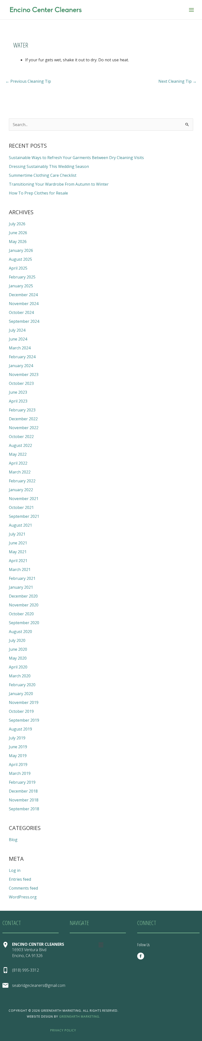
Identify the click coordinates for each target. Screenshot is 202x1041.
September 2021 (24, 516)
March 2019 (20, 773)
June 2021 (18, 543)
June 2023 (18, 392)
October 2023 (21, 383)
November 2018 (23, 800)
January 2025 (21, 286)
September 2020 (24, 622)
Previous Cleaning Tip (28, 81)
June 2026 (18, 232)
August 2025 (20, 259)
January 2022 (21, 489)
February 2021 (22, 578)
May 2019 (18, 755)
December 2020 (23, 596)
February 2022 (22, 481)
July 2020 (17, 640)
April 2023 (18, 401)
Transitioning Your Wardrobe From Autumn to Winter (59, 184)
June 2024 (18, 339)
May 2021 (18, 551)
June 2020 (18, 649)
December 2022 (23, 419)
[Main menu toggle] (191, 9)
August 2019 (20, 729)
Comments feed (23, 888)
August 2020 (20, 631)
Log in (14, 870)
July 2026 (17, 224)
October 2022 (21, 436)
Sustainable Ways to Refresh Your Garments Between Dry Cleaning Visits (76, 157)
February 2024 (22, 356)
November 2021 (23, 498)
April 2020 (18, 667)
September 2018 (24, 809)
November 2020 (23, 605)
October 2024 (21, 312)
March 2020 (20, 676)
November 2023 (23, 374)
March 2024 (20, 348)
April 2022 (18, 463)
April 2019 (18, 764)
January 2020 (21, 693)
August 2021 (20, 525)
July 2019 (17, 738)
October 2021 (21, 507)
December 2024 (23, 294)
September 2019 (24, 720)
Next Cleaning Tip (177, 81)
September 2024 (24, 321)
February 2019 (22, 782)
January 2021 (21, 587)
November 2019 (23, 702)
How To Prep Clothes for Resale (38, 193)
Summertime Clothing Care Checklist (42, 175)
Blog (13, 839)
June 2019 (18, 746)
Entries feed (20, 879)
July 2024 (17, 330)
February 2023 (22, 410)
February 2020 (22, 684)
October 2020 (21, 614)
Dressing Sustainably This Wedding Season (49, 166)
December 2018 (23, 791)
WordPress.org (23, 897)
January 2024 (21, 365)
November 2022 (23, 427)
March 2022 (20, 472)
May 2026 (18, 241)
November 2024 (23, 303)
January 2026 (21, 250)
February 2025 (22, 277)
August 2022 (20, 445)
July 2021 (17, 534)
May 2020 (18, 658)
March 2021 (20, 569)
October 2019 (21, 711)
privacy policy (63, 1030)
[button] (101, 945)
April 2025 (18, 268)
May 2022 (18, 454)
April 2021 (18, 560)
